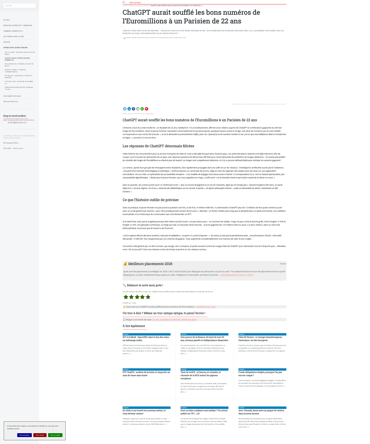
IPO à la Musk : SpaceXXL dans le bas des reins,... (20, 53)
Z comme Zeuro (149, 113)
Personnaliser (24, 435)
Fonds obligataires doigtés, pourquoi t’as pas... (19, 88)
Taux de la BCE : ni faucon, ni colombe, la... (19, 82)
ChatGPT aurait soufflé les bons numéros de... (17, 59)
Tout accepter (55, 435)
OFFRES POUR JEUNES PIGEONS (139, 5)
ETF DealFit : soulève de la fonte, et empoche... (18, 76)
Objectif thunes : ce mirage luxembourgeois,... (15, 71)
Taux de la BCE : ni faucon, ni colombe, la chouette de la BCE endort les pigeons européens (201, 375)
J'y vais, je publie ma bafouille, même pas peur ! (175, 319)
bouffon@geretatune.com (17, 122)
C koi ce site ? (17, 135)
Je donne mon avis (206, 306)
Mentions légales (28, 135)
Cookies (5, 138)
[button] (125, 109)
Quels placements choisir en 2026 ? (237, 274)
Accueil (125, 5)
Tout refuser (40, 435)
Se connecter (7, 135)
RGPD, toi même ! (15, 138)
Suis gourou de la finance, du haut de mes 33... (19, 65)
